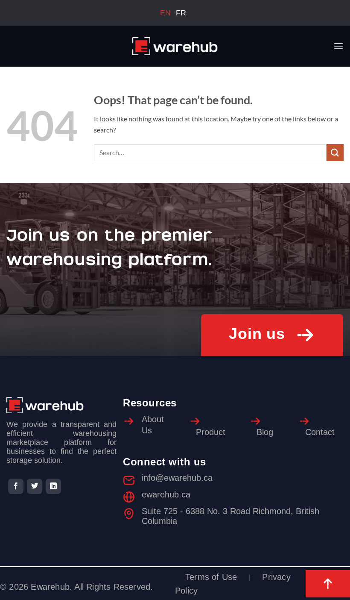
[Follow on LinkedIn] (53, 486)
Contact (320, 432)
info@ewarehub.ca (177, 477)
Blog (265, 432)
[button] (338, 45)
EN (165, 13)
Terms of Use (211, 577)
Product (210, 432)
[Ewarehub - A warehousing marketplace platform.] (175, 46)
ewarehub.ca (166, 494)
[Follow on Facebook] (15, 486)
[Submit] (335, 152)
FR (181, 13)
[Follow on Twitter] (34, 486)
